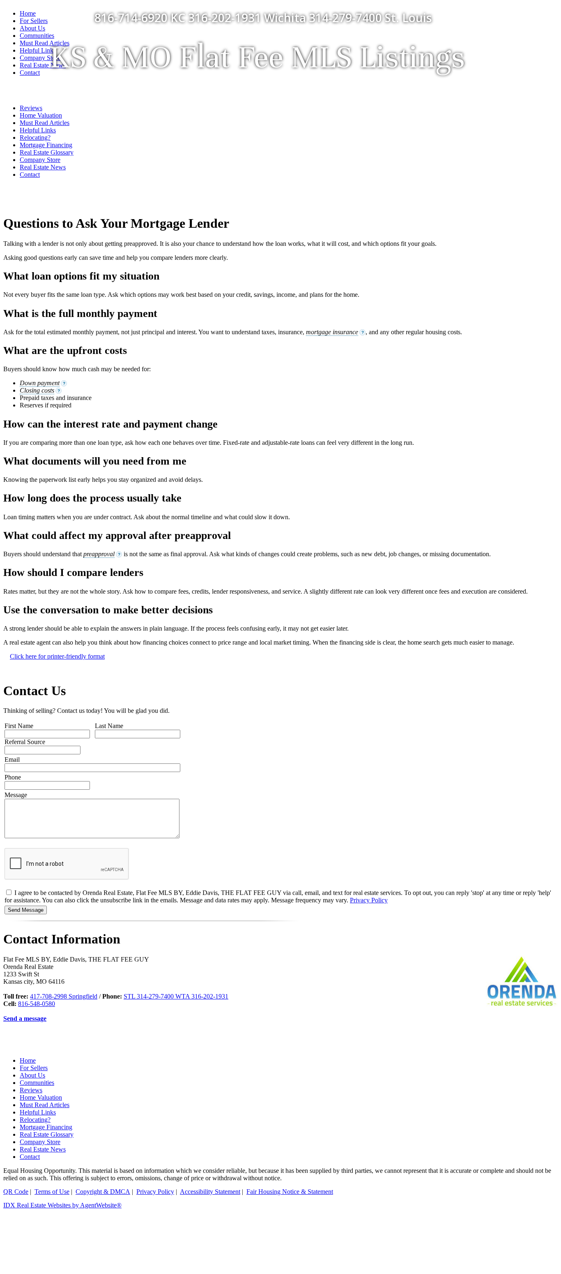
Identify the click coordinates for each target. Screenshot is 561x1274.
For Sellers (34, 20)
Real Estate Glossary (47, 1134)
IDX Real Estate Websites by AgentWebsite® (62, 1205)
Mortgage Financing (46, 1127)
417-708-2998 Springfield (63, 996)
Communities (37, 1082)
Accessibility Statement (210, 1191)
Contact (30, 174)
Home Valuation (41, 1097)
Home (28, 13)
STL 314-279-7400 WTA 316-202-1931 (176, 996)
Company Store (40, 159)
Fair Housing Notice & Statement (289, 1191)
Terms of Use (51, 1191)
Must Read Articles (44, 1104)
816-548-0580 (36, 1003)
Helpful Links (38, 1112)
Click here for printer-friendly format (57, 656)
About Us (32, 1075)
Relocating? (35, 1119)
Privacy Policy (369, 900)
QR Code (15, 1191)
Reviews (31, 1090)
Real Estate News (43, 167)
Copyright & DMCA (103, 1191)
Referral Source (25, 741)
